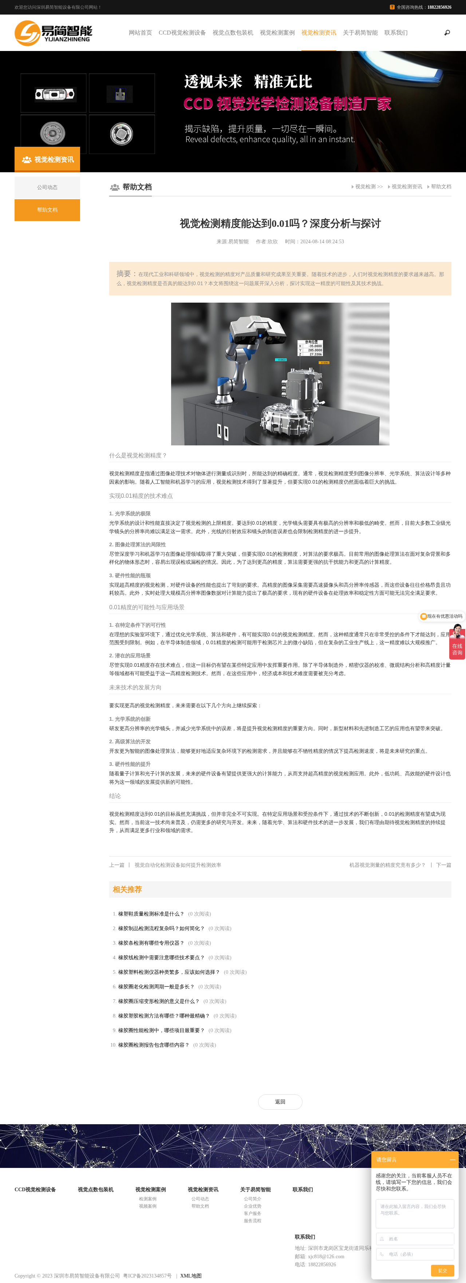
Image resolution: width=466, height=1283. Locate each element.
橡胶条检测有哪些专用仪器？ (151, 943)
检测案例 (148, 1198)
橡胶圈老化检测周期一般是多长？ (156, 986)
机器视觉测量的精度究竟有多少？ (400, 865)
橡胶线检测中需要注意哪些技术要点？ (161, 957)
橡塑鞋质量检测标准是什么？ (151, 914)
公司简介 (252, 1198)
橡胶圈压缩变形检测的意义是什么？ (159, 1001)
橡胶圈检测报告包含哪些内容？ (154, 1045)
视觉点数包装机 (233, 32)
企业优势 (252, 1206)
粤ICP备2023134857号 (147, 1276)
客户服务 (252, 1213)
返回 (280, 1102)
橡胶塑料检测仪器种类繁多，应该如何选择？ (169, 972)
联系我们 (396, 32)
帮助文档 (441, 186)
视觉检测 (365, 186)
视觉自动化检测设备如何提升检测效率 (165, 865)
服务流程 (252, 1220)
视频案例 (148, 1206)
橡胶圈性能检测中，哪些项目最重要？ (161, 1030)
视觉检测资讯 (318, 32)
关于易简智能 (360, 32)
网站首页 (140, 32)
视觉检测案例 (277, 32)
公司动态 (200, 1198)
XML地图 (191, 1276)
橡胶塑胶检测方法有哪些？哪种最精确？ (164, 1016)
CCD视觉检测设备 (182, 32)
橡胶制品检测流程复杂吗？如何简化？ (161, 928)
